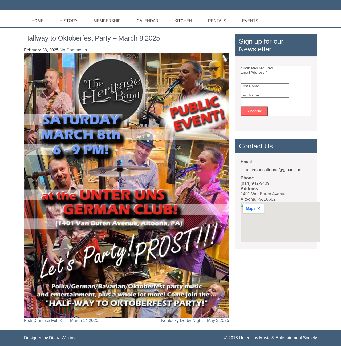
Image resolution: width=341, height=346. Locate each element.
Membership (107, 20)
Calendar (148, 20)
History (69, 20)
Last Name (250, 95)
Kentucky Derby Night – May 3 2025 (195, 320)
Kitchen (183, 20)
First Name (250, 86)
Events (250, 20)
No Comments (73, 50)
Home (37, 20)
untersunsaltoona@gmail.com (274, 169)
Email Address (254, 72)
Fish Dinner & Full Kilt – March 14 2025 (61, 320)
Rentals (217, 20)
